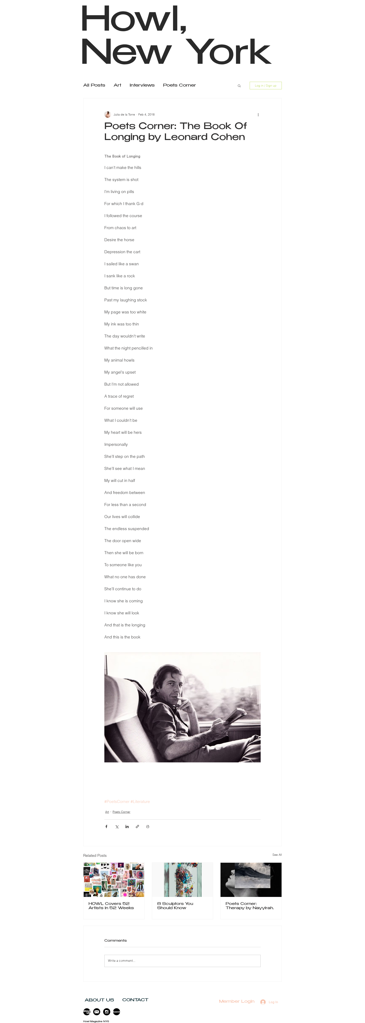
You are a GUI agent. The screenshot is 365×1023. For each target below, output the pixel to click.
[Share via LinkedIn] (127, 826)
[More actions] (258, 114)
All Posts (94, 85)
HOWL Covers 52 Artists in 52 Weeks (111, 906)
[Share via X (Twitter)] (117, 826)
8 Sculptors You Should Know (175, 906)
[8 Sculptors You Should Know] (182, 880)
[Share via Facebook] (106, 826)
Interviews (142, 85)
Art (117, 85)
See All (277, 855)
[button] (239, 85)
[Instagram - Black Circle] (106, 1011)
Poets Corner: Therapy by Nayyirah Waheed (249, 906)
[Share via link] (137, 826)
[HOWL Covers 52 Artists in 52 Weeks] (113, 880)
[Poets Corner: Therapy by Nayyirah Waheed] (251, 880)
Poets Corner (179, 85)
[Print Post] (148, 826)
